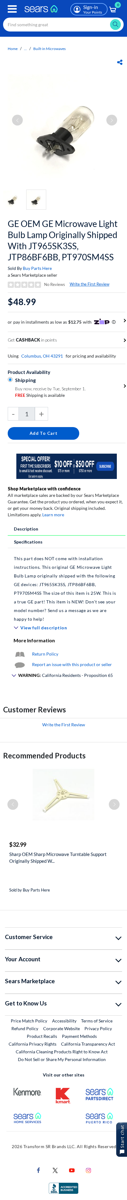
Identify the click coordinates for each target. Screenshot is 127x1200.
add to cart (44, 433)
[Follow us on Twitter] (55, 1170)
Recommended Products (44, 755)
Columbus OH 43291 (42, 356)
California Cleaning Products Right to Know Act (62, 1051)
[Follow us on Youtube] (72, 1170)
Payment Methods (79, 1036)
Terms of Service (97, 1020)
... (25, 48)
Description (26, 528)
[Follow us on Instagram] (88, 1170)
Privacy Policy (98, 1028)
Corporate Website (61, 1028)
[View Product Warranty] (20, 654)
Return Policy (45, 654)
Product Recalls (42, 1036)
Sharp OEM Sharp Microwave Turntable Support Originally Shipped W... (58, 857)
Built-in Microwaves (49, 48)
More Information (34, 640)
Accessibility (64, 1020)
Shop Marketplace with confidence (44, 488)
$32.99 (17, 844)
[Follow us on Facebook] (38, 1170)
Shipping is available (40, 395)
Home (13, 48)
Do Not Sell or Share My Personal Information (62, 1059)
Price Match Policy (29, 1020)
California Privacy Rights (32, 1044)
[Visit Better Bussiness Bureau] (63, 1187)
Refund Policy (24, 1028)
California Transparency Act (88, 1044)
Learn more (53, 514)
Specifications (28, 541)
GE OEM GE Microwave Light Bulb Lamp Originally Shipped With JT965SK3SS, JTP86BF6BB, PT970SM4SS (62, 240)
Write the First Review (89, 284)
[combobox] (63, 24)
